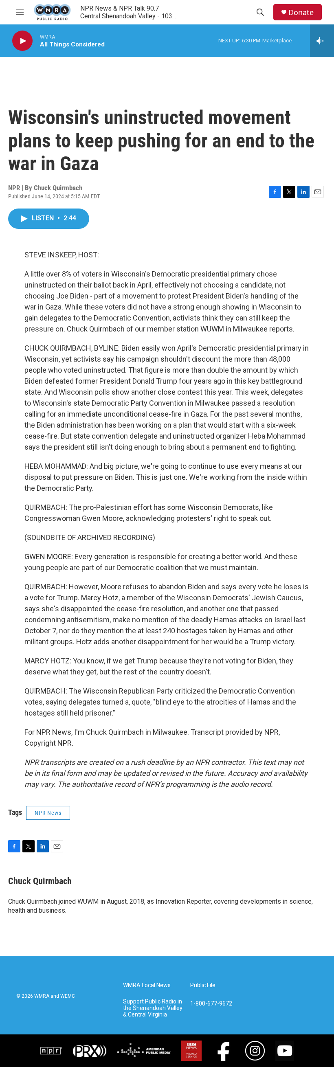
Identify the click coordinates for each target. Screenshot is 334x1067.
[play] (22, 41)
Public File (202, 985)
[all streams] (322, 40)
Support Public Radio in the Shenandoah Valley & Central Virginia (152, 1008)
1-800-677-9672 (211, 1004)
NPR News (48, 813)
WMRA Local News (147, 985)
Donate (301, 12)
